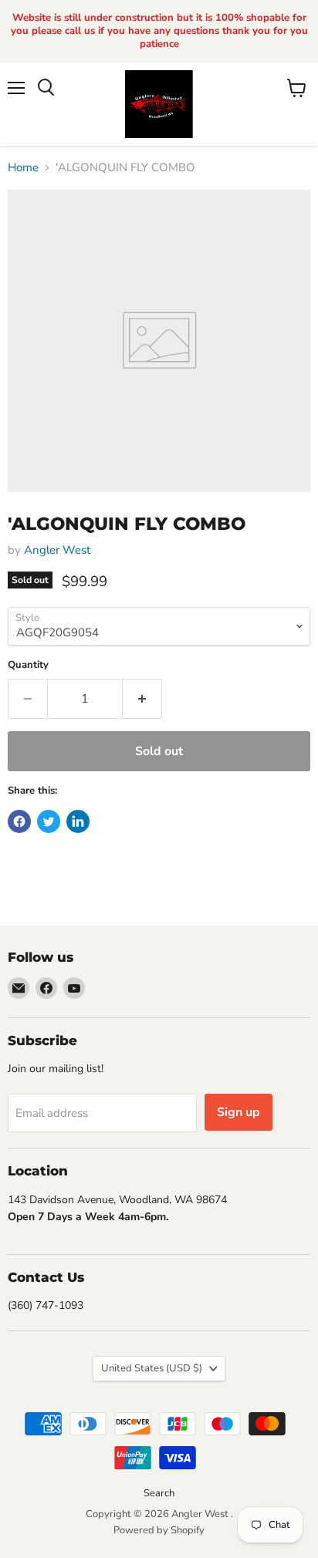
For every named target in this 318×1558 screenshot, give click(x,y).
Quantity (28, 665)
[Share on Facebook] (19, 821)
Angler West (57, 550)
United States (151, 1368)
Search (159, 1493)
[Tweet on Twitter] (48, 821)
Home (23, 167)
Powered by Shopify (159, 1530)
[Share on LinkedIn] (78, 821)
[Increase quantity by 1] (142, 699)
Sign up (238, 1112)
